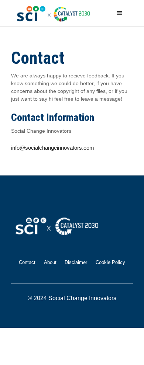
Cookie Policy (110, 262)
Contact (27, 262)
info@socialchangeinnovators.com (52, 148)
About (50, 262)
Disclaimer (76, 262)
